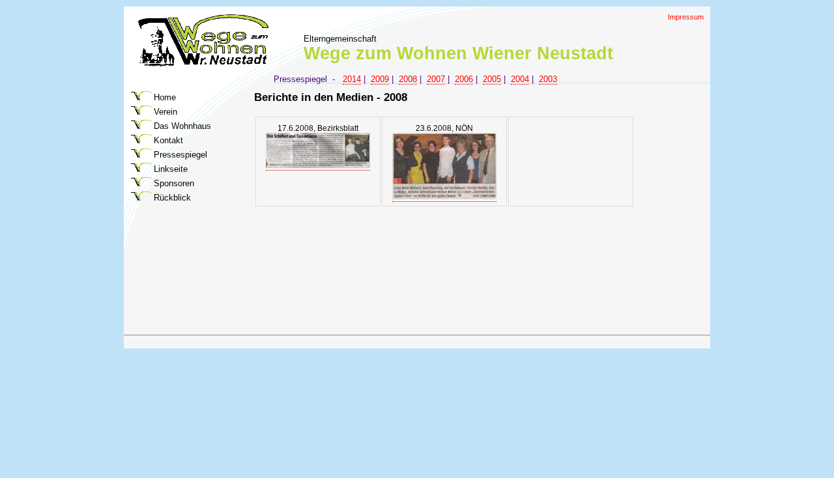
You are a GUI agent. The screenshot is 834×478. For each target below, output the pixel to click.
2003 (548, 79)
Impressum (686, 17)
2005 (492, 79)
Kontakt (168, 140)
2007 (436, 79)
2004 (520, 79)
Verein (165, 112)
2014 (352, 79)
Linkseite (171, 169)
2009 (380, 79)
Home (165, 97)
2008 (408, 79)
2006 (464, 79)
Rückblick (172, 198)
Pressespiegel (180, 155)
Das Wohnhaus (182, 126)
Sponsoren (174, 183)
